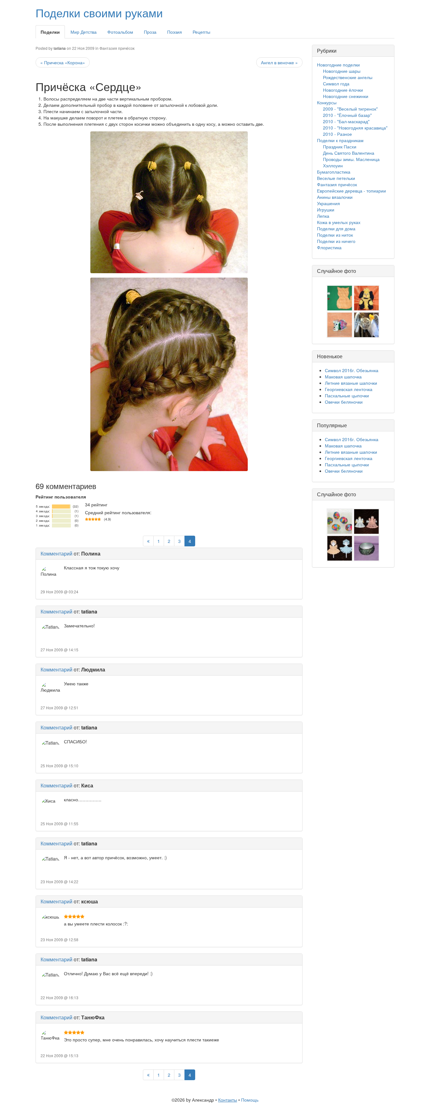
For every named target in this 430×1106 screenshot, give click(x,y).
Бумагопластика (333, 172)
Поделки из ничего (336, 241)
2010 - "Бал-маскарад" (346, 121)
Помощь (249, 1100)
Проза (150, 32)
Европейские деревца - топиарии (351, 190)
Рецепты (201, 32)
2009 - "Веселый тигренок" (350, 109)
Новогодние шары (341, 71)
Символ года (336, 83)
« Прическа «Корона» (62, 62)
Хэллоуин (333, 165)
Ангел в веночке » (279, 62)
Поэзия (174, 32)
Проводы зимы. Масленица (351, 159)
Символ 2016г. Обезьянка (351, 370)
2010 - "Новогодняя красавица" (355, 127)
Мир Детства (84, 32)
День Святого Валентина (348, 153)
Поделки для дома (336, 228)
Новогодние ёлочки (343, 90)
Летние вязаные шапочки (351, 383)
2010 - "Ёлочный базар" (347, 115)
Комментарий (56, 553)
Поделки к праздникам (340, 140)
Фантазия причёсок (116, 48)
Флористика (329, 247)
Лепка (323, 216)
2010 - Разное (337, 134)
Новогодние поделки (338, 64)
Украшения (328, 203)
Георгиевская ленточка (348, 389)
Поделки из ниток (335, 235)
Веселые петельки (336, 178)
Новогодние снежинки (345, 96)
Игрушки (325, 209)
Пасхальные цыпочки (347, 395)
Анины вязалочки (335, 197)
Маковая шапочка (343, 376)
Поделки (50, 32)
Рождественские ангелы (347, 77)
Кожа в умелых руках (338, 222)
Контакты (227, 1100)
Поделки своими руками (99, 12)
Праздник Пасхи (339, 146)
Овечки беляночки (344, 402)
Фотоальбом (120, 32)
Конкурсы (327, 102)
